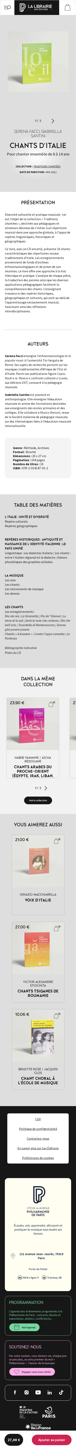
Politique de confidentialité (38, 1129)
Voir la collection (38, 800)
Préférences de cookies (38, 1158)
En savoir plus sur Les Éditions (38, 1148)
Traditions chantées (47, 166)
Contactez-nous (38, 1138)
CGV (38, 1119)
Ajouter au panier (51, 1439)
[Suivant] (52, 121)
